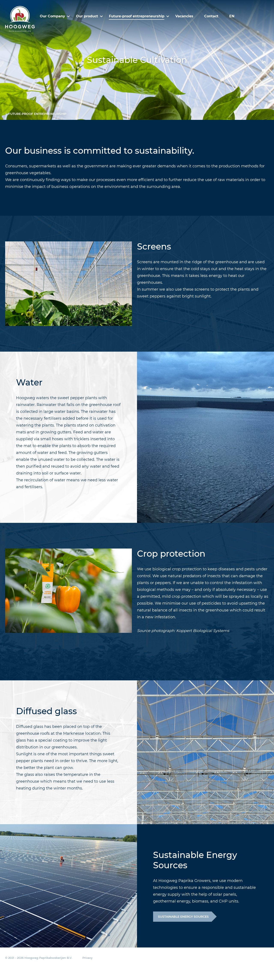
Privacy (87, 957)
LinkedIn (263, 61)
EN (231, 16)
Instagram (263, 44)
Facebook (263, 53)
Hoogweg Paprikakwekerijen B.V (20, 19)
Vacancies (184, 16)
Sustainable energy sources (183, 917)
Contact (211, 16)
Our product (87, 16)
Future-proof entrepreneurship (136, 16)
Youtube (263, 70)
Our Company (52, 16)
